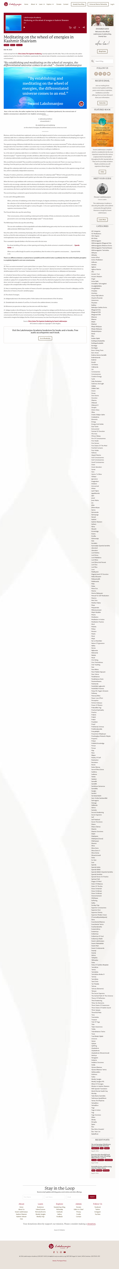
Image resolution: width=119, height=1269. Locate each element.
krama (93, 534)
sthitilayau (94, 898)
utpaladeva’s (95, 1050)
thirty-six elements (97, 1003)
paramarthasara (96, 681)
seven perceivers (97, 822)
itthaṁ (93, 488)
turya (93, 1034)
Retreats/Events (40, 1212)
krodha (93, 536)
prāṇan (93, 741)
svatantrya (94, 931)
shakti (93, 834)
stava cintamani (96, 888)
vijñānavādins (95, 1072)
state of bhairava (97, 884)
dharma (93, 400)
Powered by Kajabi (59, 1264)
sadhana (94, 774)
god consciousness (97, 457)
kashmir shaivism (96, 522)
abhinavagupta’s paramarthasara (101, 248)
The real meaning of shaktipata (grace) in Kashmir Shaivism (101, 1145)
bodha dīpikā (95, 338)
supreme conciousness (98, 908)
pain (92, 667)
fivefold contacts (97, 448)
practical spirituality (97, 710)
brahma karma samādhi (98, 355)
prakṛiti (93, 717)
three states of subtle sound (101, 1008)
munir (93, 636)
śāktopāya (94, 960)
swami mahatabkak (97, 943)
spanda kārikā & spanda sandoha (102, 872)
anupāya (94, 291)
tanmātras (94, 967)
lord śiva (94, 565)
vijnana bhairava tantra (98, 1069)
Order (102, 172)
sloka (93, 858)
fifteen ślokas (96, 436)
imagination (95, 481)
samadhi (94, 781)
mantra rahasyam (97, 593)
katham (93, 524)
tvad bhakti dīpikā (97, 1036)
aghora (93, 267)
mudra (93, 634)
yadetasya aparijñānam (98, 1098)
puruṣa (93, 748)
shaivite (93, 829)
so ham (93, 860)
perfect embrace (96, 703)
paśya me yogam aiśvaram (99, 691)
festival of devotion (98, 431)
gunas (93, 469)
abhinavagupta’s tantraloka (100, 250)
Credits (78, 1214)
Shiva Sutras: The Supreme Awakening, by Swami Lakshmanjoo (47, 321)
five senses (95, 443)
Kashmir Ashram (21, 1216)
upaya (93, 1041)
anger (93, 279)
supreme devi (95, 910)
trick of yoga (95, 1022)
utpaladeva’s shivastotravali (100, 1053)
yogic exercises (96, 1115)
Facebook (98, 1207)
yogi (92, 1112)
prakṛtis (93, 715)
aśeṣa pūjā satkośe (97, 295)
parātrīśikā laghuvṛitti (98, 686)
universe (94, 1039)
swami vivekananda (97, 948)
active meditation (97, 260)
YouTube (97, 1214)
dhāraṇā (94, 403)
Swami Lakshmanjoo (21, 1212)
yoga (92, 1108)
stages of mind (96, 881)
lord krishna (95, 553)
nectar (93, 648)
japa (92, 495)
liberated (94, 548)
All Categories (95, 231)
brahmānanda (95, 357)
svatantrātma (95, 929)
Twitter (97, 1209)
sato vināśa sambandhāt (99, 798)
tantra (93, 969)
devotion (94, 398)
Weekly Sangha (40, 1214)
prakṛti (93, 719)
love (93, 569)
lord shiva (94, 560)
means (93, 615)
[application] (42, 112)
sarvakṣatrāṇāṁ (96, 796)
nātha (93, 646)
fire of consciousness (98, 438)
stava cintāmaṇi (96, 891)
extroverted (95, 429)
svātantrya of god (97, 936)
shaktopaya (95, 841)
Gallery (59, 1214)
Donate (58, 4)
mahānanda (95, 581)
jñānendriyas (95, 507)
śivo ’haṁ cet (95, 1131)
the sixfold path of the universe (102, 996)
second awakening (97, 812)
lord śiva (94, 567)
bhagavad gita (96, 310)
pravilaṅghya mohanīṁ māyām (101, 736)
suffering (94, 900)
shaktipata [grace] (97, 839)
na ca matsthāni (96, 641)
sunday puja (95, 905)
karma (93, 510)
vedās (93, 1065)
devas (93, 393)
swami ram (95, 946)
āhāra (93, 1117)
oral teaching (95, 665)
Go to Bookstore (45, 338)
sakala (93, 777)
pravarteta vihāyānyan (98, 734)
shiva (93, 846)
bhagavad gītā (96, 312)
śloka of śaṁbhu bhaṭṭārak (99, 965)
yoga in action (96, 1110)
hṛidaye (93, 476)
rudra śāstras (95, 767)
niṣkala (93, 655)
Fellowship (59, 1209)
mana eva (94, 588)
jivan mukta (95, 500)
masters (94, 598)
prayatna (94, 738)
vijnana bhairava (96, 1067)
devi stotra (95, 395)
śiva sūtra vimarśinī (97, 1129)
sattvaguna (95, 800)
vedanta (94, 1060)
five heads (95, 441)
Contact (65, 4)
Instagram (97, 1212)
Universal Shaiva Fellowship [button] (98, 4)
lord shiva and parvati (98, 562)
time (93, 1015)
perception (94, 700)
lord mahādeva (96, 557)
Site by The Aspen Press (59, 1261)
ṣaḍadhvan (94, 1134)
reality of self (96, 757)
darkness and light (97, 384)
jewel (93, 498)
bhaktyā (94, 324)
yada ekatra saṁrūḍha (98, 1096)
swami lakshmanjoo (97, 941)
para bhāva (95, 669)
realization (95, 760)
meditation (94, 617)
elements (94, 419)
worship (94, 1093)
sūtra (93, 919)
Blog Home (102, 51)
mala (92, 584)
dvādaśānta (95, 417)
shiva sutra (19, 45)
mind (93, 624)
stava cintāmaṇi (96, 893)
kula (92, 541)
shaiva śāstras (95, 827)
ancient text (95, 274)
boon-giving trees (97, 350)
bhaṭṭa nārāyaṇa (96, 329)
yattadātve (94, 1105)
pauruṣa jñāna (95, 696)
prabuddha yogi (96, 707)
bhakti (93, 322)
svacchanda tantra (97, 924)
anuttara (94, 293)
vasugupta (94, 1058)
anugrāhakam (95, 288)
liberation (94, 550)
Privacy (78, 1212)
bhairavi (93, 319)
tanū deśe (94, 981)
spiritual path (95, 879)
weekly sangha (96, 1079)
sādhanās (94, 805)
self (92, 817)
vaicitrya (94, 1055)
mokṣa (93, 629)
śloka (93, 962)
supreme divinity (96, 912)
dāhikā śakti (95, 388)
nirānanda (94, 653)
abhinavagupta (96, 241)
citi (92, 369)
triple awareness (97, 1027)
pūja (92, 750)
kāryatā (93, 529)
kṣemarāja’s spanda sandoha (100, 546)
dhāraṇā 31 (94, 405)
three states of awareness (100, 1005)
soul (92, 862)
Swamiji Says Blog (59, 1207)
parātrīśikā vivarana (97, 688)
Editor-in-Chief (78, 1209)
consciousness (96, 374)
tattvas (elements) (97, 989)
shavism (94, 843)
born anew (95, 353)
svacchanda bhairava (98, 922)
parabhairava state (97, 679)
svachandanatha (96, 927)
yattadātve (94, 1103)
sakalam (94, 779)
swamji (93, 953)
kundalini (94, 543)
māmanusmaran (96, 610)
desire (93, 391)
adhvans (94, 262)
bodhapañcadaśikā (97, 343)
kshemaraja (95, 538)
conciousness (95, 372)
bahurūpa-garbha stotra (99, 307)
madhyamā (94, 572)
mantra (93, 591)
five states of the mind (99, 446)
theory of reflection (98, 998)
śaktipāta (94, 958)
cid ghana (94, 364)
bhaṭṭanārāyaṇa (96, 331)
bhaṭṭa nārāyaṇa (96, 326)
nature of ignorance (97, 643)
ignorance (94, 479)
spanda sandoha (96, 874)
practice (94, 712)
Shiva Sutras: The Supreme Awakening (30, 54)
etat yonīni (94, 426)
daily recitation (96, 381)
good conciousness (97, 462)
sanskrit (93, 793)
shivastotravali (96, 855)
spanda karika (95, 867)
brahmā (93, 360)
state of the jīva (96, 886)
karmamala (94, 512)
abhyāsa (94, 255)
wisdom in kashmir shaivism (100, 1086)
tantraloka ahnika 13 (97, 974)
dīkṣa (93, 412)
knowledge (95, 531)
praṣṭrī (93, 724)
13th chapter (95, 236)
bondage (94, 345)
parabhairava (95, 676)
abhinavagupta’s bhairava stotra (101, 245)
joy (92, 503)
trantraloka (95, 1017)
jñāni (92, 505)
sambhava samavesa (98, 786)
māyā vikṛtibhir (96, 612)
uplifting (94, 1046)
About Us (21, 1209)
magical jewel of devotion (99, 574)
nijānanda (94, 650)
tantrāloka (94, 979)
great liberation (96, 467)
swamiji (93, 950)
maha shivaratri (96, 576)
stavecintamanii (96, 896)
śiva (92, 1127)
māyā (93, 638)
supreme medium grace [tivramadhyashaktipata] (99, 916)
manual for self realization (100, 596)
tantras (93, 977)
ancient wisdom (96, 276)
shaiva (93, 824)
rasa (92, 753)
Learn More (102, 219)
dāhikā (93, 386)
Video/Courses (40, 1209)
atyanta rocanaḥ (96, 298)
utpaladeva (95, 1048)
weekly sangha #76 (97, 1081)
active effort (95, 257)
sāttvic (93, 955)
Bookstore (40, 1207)
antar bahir (95, 281)
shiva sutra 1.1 (95, 850)
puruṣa (93, 746)
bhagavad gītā (96, 314)
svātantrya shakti (97, 939)
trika (92, 1024)
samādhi (94, 784)
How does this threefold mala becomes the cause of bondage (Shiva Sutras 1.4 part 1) (101, 1156)
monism (93, 631)
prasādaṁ (94, 722)
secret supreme (96, 815)
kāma (93, 526)
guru (92, 472)
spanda (93, 865)
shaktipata (94, 836)
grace (93, 464)
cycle (93, 379)
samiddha (94, 788)
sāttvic (93, 808)
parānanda (94, 684)
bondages (94, 348)
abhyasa (94, 253)
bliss (92, 336)
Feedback (59, 1216)
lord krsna (94, 555)
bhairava (13, 45)
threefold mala (96, 1012)
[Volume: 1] (83, 27)
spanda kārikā (95, 869)
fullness (94, 453)
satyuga (94, 803)
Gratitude (60, 1212)
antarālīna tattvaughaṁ (99, 283)
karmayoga (94, 515)
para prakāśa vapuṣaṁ (98, 672)
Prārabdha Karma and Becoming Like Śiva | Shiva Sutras (101, 1167)
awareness (95, 300)
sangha (93, 791)
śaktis (93, 1124)
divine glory (95, 410)
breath (93, 362)
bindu (93, 334)
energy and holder (97, 424)
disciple (93, 407)
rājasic (93, 755)
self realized (95, 819)
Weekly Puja (40, 1216)
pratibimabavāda (96, 729)
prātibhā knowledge (97, 743)
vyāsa (93, 1077)
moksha (93, 627)
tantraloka (94, 972)
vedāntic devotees (97, 1062)
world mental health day (99, 1091)
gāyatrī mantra (96, 455)
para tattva (95, 674)
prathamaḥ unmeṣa (97, 727)
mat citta (94, 600)
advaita (93, 265)
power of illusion (96, 705)
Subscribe (102, 103)
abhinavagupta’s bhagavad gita (101, 243)
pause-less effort (97, 698)
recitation (94, 762)
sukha (93, 903)
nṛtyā (93, 658)
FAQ (21, 1219)
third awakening (96, 1000)
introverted (95, 486)
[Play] (24, 27)
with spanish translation (99, 1089)
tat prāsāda (95, 984)
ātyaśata (94, 303)
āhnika (93, 1120)
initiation (94, 484)
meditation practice (97, 622)
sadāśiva (94, 772)
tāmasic (94, 991)
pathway (94, 693)
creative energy (96, 376)
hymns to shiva (96, 474)
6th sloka (6, 45)
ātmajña (94, 1122)
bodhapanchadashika (98, 341)
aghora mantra (96, 269)
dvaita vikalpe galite (98, 415)
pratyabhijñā (95, 731)
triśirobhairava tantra (98, 1031)
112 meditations (96, 234)
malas (93, 586)
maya (93, 605)
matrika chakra (96, 603)
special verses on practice (99, 877)
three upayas (95, 1010)
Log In (112, 4)
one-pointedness (97, 662)
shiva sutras (95, 853)
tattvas (93, 986)
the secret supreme (98, 993)
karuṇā (93, 517)
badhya (93, 305)
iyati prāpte (95, 491)
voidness (94, 1074)
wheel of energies (97, 1084)
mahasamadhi (95, 579)
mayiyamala (95, 607)
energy (93, 422)
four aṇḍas (95, 450)
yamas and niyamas (97, 1100)
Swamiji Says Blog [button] (78, 4)
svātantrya (94, 934)
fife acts (94, 434)
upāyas (93, 1043)
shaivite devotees (97, 831)
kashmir (93, 519)
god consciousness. (97, 460)
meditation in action (97, 619)
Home (26, 4)
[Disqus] (45, 369)
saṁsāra (94, 810)
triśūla (93, 1029)
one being (94, 660)
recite (93, 765)
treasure (94, 1020)
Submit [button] (92, 1197)
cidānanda (94, 367)
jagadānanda (95, 493)
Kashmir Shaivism (21, 1214)
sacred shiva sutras (97, 769)
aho (92, 272)
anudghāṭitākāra (96, 286)
